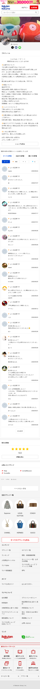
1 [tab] (25, 162)
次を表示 (20, 431)
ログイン (25, 7)
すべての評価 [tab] (7, 156)
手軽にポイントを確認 (33, 669)
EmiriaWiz (7, 473)
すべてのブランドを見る (20, 540)
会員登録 (34, 7)
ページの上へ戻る (20, 488)
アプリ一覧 (24, 676)
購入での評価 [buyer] (33, 156)
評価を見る (20, 457)
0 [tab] (34, 162)
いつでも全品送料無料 (20, 657)
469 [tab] (16, 162)
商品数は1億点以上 (6, 657)
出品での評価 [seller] (20, 156)
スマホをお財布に (20, 669)
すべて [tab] (6, 162)
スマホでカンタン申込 (6, 669)
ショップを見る (20, 144)
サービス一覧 (5, 676)
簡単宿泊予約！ (33, 657)
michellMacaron (27, 471)
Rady (5, 471)
